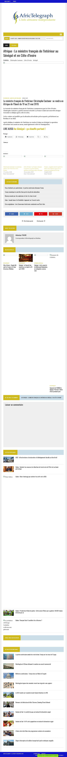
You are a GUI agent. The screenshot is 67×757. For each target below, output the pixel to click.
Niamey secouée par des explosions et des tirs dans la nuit (20, 196)
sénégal (35, 60)
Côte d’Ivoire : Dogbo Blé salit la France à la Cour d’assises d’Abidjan (9, 267)
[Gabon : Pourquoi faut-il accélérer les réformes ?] (8, 629)
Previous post (28, 221)
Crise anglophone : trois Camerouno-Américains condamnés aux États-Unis (25, 204)
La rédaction (37, 753)
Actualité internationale (11, 649)
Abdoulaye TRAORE (15, 98)
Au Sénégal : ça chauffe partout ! (30, 129)
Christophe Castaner (16, 60)
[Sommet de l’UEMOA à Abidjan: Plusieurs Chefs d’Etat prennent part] (57, 383)
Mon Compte (7, 1)
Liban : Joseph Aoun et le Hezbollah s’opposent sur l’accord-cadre (22, 200)
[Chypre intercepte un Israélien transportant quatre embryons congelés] (8, 744)
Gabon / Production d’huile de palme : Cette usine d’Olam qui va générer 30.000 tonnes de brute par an (39, 612)
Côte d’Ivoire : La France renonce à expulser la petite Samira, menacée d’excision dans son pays (33, 168)
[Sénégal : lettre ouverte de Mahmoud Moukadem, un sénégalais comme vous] (41, 261)
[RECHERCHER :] (54, 38)
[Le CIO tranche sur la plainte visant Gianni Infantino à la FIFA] (8, 697)
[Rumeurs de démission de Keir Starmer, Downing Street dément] (8, 706)
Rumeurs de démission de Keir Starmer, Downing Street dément (33, 702)
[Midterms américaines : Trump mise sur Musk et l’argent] (8, 677)
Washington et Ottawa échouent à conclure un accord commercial (33, 664)
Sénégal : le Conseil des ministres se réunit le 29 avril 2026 (25, 267)
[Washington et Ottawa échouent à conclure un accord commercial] (8, 668)
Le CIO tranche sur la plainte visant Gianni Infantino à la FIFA (32, 693)
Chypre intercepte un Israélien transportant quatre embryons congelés (34, 741)
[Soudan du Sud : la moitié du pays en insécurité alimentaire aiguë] (8, 716)
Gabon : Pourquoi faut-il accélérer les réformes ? (29, 620)
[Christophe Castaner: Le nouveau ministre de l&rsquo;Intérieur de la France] (12, 160)
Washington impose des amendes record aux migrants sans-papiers (34, 683)
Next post (40, 221)
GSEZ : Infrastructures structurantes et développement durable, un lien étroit (36, 457)
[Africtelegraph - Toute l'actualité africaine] (33, 18)
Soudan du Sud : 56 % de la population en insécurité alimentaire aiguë (34, 721)
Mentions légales (59, 755)
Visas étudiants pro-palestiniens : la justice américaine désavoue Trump (24, 188)
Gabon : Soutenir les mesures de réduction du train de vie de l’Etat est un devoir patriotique (37, 468)
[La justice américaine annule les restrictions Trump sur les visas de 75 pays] (8, 658)
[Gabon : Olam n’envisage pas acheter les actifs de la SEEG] (8, 605)
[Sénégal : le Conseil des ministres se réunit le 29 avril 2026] (26, 261)
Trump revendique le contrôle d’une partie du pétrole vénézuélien (22, 192)
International (38, 263)
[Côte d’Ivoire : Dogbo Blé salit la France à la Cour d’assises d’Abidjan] (10, 261)
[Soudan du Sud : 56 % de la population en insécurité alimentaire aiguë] (8, 725)
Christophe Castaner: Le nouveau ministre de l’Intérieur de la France (12, 168)
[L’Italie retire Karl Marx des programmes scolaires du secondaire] (8, 735)
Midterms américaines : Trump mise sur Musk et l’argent (31, 674)
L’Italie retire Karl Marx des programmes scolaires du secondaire (33, 731)
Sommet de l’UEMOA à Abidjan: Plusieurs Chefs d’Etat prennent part (56, 390)
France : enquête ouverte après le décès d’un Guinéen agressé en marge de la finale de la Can (53, 168)
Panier (14, 1)
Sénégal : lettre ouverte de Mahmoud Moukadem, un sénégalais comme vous (41, 268)
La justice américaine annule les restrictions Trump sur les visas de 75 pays (36, 655)
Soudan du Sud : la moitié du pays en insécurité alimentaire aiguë (33, 712)
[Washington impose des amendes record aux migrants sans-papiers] (8, 687)
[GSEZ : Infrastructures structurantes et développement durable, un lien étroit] (8, 461)
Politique (6, 263)
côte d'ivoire (28, 60)
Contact (43, 753)
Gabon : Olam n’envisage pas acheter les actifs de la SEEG (31, 477)
